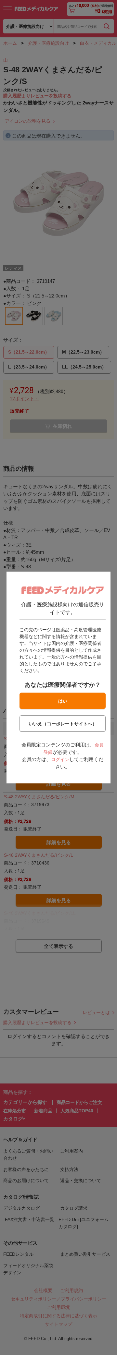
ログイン (60, 759)
